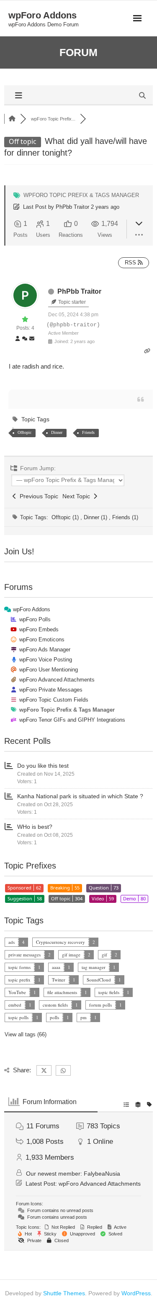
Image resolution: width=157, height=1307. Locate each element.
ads (11, 942)
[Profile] (18, 339)
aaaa (56, 967)
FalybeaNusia (102, 1173)
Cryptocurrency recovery (60, 942)
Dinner (56, 432)
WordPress (136, 1293)
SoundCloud (99, 979)
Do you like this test (43, 765)
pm (83, 1017)
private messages (24, 954)
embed (14, 1005)
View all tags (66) (25, 1034)
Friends (88, 432)
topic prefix (19, 979)
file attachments (62, 992)
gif (104, 954)
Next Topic (77, 496)
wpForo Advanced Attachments (100, 1183)
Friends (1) (125, 517)
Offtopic (24, 432)
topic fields (108, 992)
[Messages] (32, 339)
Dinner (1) (96, 517)
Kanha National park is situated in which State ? (80, 796)
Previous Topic (37, 496)
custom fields (55, 1005)
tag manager (94, 967)
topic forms (19, 967)
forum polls (100, 1005)
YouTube (17, 992)
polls (54, 1017)
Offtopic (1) (65, 517)
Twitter (58, 979)
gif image (71, 954)
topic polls (18, 1017)
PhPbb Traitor (72, 207)
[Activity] (25, 339)
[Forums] (12, 118)
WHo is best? (34, 826)
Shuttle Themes (64, 1293)
